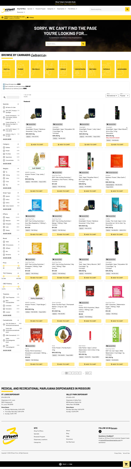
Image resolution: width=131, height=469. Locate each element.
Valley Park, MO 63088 (72, 404)
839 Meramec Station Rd (73, 402)
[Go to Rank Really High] (65, 464)
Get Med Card (70, 442)
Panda (81, 305)
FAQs (67, 436)
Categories (50, 9)
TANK (80, 175)
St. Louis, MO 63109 (7, 404)
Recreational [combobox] (111, 96)
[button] (17, 17)
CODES (108, 219)
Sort (121, 93)
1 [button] (66, 373)
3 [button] (73, 373)
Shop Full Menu (21, 9)
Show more (7, 139)
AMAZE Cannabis (30, 172)
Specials (29, 9)
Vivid (53, 346)
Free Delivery (71, 9)
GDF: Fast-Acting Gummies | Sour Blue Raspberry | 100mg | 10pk (35, 223)
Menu (108, 93)
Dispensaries (60, 9)
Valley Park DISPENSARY (77, 394)
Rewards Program (41, 9)
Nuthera (108, 175)
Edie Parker (82, 346)
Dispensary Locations (40, 439)
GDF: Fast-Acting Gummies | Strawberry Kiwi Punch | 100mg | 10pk (63, 179)
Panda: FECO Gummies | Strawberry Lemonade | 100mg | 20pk (36, 353)
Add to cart (38, 144)
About (68, 430)
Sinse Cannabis (56, 302)
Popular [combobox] (122, 96)
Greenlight (29, 127)
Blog (67, 433)
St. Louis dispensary (10, 394)
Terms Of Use (126, 453)
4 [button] (76, 373)
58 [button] (87, 373)
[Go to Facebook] (100, 431)
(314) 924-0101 (70, 397)
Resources (20, 12)
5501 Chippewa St (6, 402)
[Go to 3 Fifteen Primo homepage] (8, 10)
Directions (69, 439)
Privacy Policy (117, 453)
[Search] (127, 9)
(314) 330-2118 (5, 397)
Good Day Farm (56, 175)
